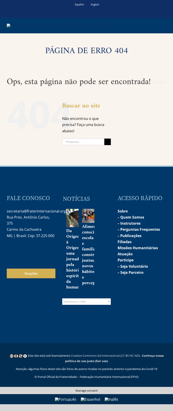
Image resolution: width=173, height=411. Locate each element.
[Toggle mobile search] (156, 25)
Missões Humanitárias (138, 247)
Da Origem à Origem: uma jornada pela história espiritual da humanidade (78, 259)
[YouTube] (19, 250)
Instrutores (130, 223)
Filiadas (125, 241)
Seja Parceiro (131, 272)
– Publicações (129, 235)
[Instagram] (10, 250)
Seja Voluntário (134, 266)
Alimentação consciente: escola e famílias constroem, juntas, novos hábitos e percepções (94, 255)
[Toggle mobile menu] (164, 25)
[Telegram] (29, 250)
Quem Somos (132, 217)
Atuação (125, 253)
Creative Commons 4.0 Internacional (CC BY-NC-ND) (105, 356)
